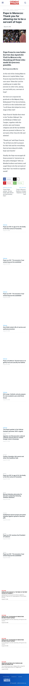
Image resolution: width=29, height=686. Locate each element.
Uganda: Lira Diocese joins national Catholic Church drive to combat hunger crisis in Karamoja (14, 437)
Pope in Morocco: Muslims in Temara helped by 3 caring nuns (21, 192)
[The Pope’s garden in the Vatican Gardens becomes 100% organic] (14, 414)
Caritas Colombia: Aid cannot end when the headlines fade (13, 457)
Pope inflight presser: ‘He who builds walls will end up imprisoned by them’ (8, 192)
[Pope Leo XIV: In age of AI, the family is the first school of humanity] (14, 485)
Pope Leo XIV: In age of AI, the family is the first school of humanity (14, 476)
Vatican (4, 473)
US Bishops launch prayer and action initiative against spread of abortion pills (14, 516)
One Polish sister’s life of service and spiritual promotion (12, 664)
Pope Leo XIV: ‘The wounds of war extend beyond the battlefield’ (13, 554)
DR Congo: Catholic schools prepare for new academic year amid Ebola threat (14, 396)
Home (4, 9)
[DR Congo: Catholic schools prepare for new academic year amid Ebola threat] (14, 378)
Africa (4, 434)
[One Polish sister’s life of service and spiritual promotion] (14, 311)
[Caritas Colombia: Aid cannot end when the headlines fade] (14, 466)
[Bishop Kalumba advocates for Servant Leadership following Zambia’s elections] (14, 506)
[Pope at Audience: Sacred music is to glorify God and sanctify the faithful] (14, 345)
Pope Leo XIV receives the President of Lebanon (14, 535)
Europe (4, 533)
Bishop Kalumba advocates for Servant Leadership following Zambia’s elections (12, 495)
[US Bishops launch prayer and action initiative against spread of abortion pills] (14, 526)
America (5, 454)
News (8, 9)
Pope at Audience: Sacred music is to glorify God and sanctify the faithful (14, 361)
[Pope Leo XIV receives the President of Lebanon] (14, 545)
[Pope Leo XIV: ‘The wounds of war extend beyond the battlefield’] (14, 564)
